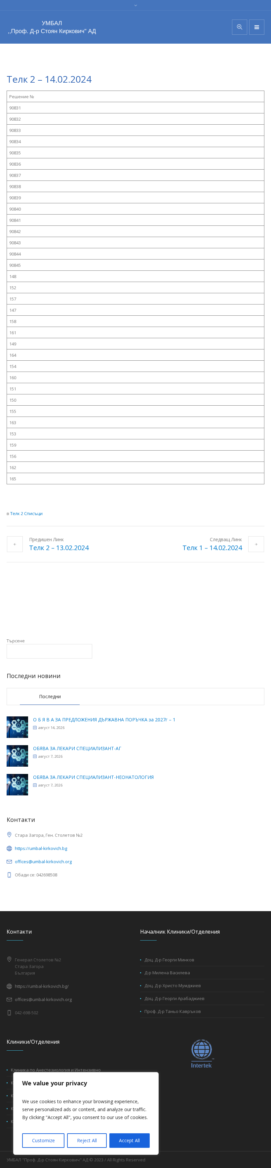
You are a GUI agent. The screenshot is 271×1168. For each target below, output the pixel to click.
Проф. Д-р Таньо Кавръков (172, 1011)
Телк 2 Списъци (26, 513)
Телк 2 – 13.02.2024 (59, 547)
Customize (43, 1140)
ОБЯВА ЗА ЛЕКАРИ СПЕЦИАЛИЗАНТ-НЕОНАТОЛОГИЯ (93, 777)
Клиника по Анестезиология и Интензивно (56, 1070)
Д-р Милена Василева (167, 973)
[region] (86, 1113)
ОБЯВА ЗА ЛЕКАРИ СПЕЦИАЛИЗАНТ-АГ (77, 748)
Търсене (16, 641)
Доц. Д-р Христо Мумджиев (172, 985)
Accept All (129, 1140)
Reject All (87, 1140)
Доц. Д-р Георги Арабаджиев (174, 998)
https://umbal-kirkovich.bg (41, 848)
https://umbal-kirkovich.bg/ (42, 986)
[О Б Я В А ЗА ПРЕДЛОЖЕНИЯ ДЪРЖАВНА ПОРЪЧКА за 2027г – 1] (17, 726)
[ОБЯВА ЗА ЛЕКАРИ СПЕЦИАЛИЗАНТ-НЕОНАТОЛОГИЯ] (17, 784)
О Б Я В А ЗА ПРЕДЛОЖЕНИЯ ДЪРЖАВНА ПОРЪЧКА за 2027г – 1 (104, 719)
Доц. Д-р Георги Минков (169, 960)
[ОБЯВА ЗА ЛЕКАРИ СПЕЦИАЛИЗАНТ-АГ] (17, 755)
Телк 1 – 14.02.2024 (212, 547)
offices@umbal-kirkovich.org (43, 862)
